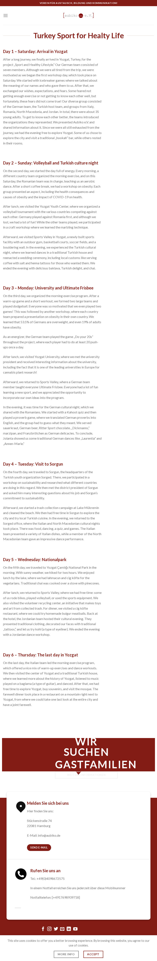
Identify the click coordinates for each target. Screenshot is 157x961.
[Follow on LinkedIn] (69, 929)
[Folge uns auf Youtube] (75, 929)
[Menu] (5, 15)
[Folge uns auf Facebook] (43, 929)
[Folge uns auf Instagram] (49, 929)
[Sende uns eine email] (62, 929)
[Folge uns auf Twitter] (56, 929)
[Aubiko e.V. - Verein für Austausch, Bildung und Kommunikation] (78, 15)
